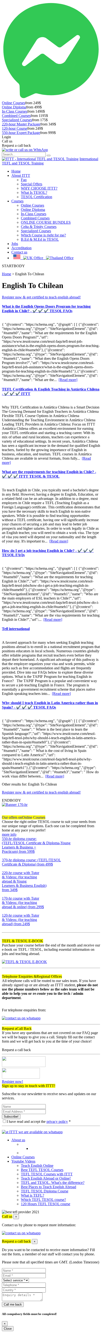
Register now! (12, 1082)
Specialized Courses (17, 120)
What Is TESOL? (34, 193)
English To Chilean (29, 274)
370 (5, 868)
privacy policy (57, 1122)
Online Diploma (14, 107)
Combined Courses (16, 116)
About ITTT (20, 175)
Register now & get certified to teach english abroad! (41, 297)
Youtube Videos (23, 1161)
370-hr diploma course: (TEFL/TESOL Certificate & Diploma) (31, 862)
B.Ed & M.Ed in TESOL (40, 239)
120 (5, 928)
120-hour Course (14, 128)
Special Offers (31, 184)
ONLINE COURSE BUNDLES (46, 222)
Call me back (13, 1304)
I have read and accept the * (39, 1122)
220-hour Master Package (21, 124)
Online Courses (13, 103)
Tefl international (16, 629)
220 (5, 894)
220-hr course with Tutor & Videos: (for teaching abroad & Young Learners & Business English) (24, 881)
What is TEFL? (32, 1195)
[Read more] (68, 380)
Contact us (19, 252)
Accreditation (21, 248)
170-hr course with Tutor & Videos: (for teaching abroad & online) (23, 902)
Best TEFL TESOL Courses (42, 1170)
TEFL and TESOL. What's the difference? (52, 1183)
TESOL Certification (36, 197)
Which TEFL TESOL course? (43, 1200)
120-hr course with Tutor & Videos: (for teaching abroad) (20, 919)
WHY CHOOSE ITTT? (39, 188)
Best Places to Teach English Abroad (48, 1187)
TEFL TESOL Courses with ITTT (47, 1174)
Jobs (14, 244)
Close (8, 1328)
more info (9, 834)
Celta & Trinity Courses (38, 227)
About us (18, 1140)
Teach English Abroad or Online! (46, 1178)
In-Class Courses (14, 111)
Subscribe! (11, 1116)
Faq (24, 180)
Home (16, 171)
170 (5, 911)
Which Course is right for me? (43, 235)
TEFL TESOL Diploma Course (44, 1191)
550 (5, 856)
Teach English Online (37, 1166)
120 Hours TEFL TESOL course (45, 1204)
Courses (17, 201)
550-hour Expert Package (21, 133)
